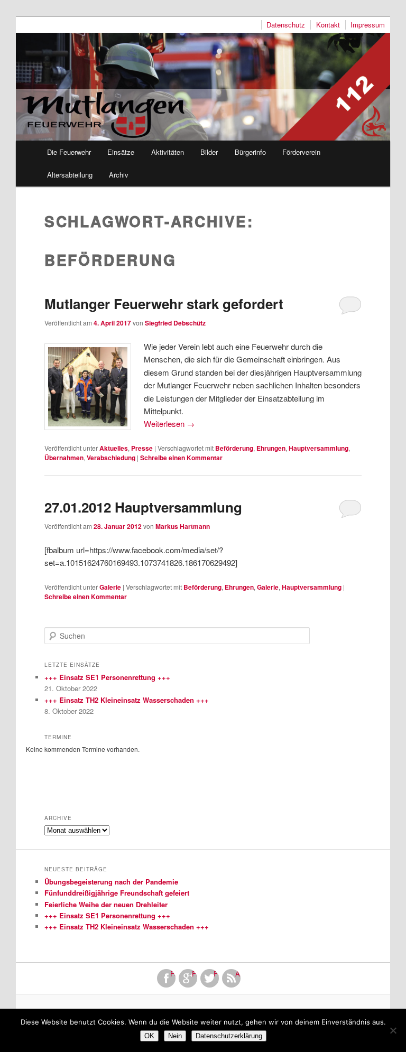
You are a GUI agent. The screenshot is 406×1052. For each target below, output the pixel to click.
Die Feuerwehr (69, 152)
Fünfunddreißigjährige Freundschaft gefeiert (116, 893)
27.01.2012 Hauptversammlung (143, 507)
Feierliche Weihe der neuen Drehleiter (106, 904)
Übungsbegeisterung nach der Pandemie (111, 882)
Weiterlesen (169, 423)
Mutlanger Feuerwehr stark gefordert (163, 303)
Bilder (209, 152)
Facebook (173, 974)
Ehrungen (270, 448)
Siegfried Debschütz (175, 323)
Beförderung (234, 448)
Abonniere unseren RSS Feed (238, 974)
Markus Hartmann (182, 526)
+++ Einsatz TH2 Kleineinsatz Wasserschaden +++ (126, 700)
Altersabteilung (70, 175)
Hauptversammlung (318, 448)
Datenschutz (285, 25)
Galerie (110, 587)
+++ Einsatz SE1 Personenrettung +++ (107, 677)
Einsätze (120, 152)
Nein (175, 1036)
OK (149, 1036)
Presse (142, 448)
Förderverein (301, 152)
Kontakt (328, 25)
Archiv (118, 175)
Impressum (367, 25)
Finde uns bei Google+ (194, 974)
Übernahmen (64, 457)
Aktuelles (113, 448)
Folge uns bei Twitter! (216, 974)
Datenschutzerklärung (229, 1036)
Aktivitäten (167, 152)
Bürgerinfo (250, 152)
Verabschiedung (111, 457)
